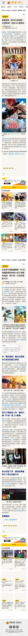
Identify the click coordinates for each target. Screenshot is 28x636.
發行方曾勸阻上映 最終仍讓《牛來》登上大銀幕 (12, 349)
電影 (18, 146)
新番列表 (21, 6)
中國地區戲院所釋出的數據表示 (12, 405)
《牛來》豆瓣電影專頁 (10, 519)
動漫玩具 (9, 10)
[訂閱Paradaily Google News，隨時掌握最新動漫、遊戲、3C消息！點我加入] (14, 185)
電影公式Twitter (20, 154)
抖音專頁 (8, 484)
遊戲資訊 (9, 6)
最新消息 (3, 6)
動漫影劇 (14, 10)
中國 (4, 287)
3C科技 (15, 6)
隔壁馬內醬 (7, 28)
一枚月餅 (7, 283)
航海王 (7, 34)
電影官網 (11, 154)
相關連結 (5, 352)
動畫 (15, 32)
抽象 (7, 403)
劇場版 (11, 34)
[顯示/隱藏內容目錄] (19, 346)
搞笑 (13, 525)
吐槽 (15, 332)
